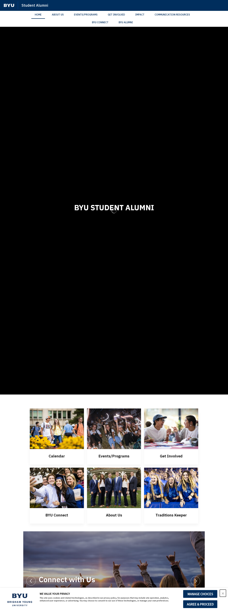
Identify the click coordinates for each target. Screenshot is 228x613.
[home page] (9, 5)
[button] (223, 593)
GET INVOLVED (116, 14)
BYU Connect (56, 515)
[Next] (195, 581)
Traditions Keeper (171, 515)
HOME (38, 14)
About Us (114, 515)
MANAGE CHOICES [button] (200, 594)
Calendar (57, 456)
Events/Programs (113, 456)
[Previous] (31, 581)
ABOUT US (58, 14)
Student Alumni (35, 5)
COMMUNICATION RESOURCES (172, 14)
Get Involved (171, 456)
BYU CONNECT (100, 22)
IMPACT (139, 14)
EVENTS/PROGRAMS (86, 14)
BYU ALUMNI (126, 22)
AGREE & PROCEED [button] (200, 604)
